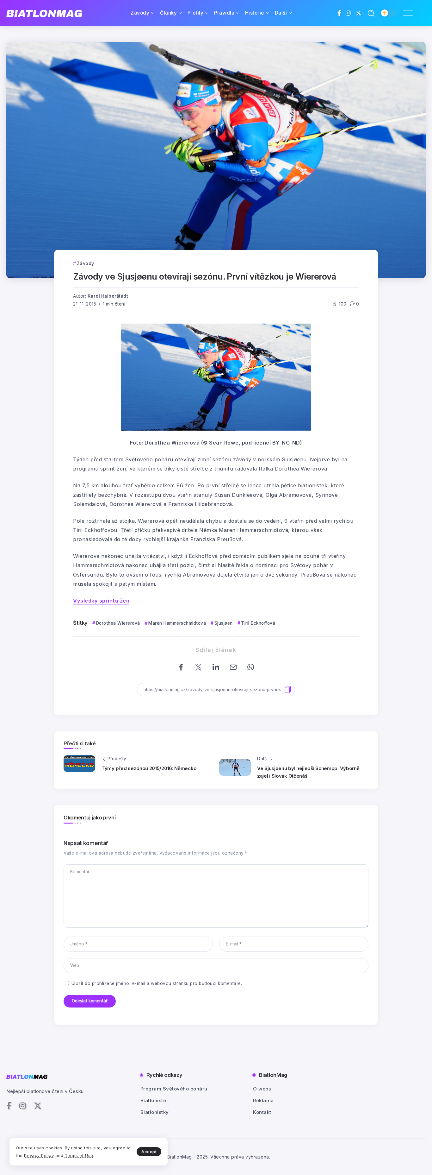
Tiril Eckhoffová (258, 623)
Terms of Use (79, 1155)
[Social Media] (339, 13)
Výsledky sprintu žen (101, 600)
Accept (149, 1151)
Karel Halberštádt (108, 296)
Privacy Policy (39, 1155)
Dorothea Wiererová (118, 623)
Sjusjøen (223, 623)
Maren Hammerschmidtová (177, 623)
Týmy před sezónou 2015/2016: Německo (149, 768)
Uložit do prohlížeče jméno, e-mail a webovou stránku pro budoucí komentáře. (156, 983)
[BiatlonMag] (44, 13)
